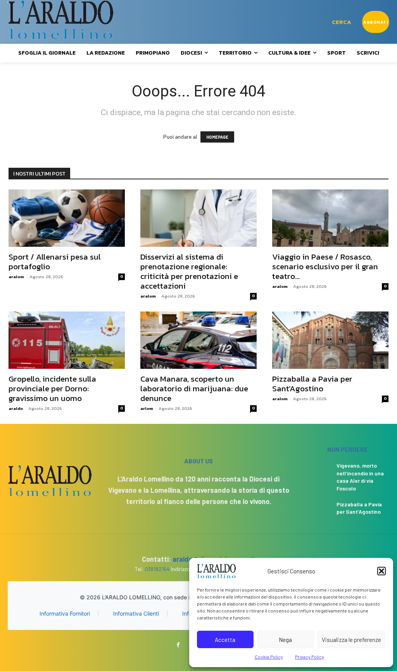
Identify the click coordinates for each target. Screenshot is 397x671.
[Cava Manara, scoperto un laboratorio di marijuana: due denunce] (198, 340)
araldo (16, 408)
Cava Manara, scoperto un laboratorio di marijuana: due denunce (194, 388)
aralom (16, 277)
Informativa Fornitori (65, 613)
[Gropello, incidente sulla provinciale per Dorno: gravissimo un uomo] (67, 340)
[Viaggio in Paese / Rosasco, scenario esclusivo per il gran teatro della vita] (330, 218)
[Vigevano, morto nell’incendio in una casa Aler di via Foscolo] (318, 470)
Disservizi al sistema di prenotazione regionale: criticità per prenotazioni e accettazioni (189, 271)
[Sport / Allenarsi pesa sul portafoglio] (67, 218)
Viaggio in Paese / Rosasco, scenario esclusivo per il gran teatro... (325, 266)
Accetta (225, 639)
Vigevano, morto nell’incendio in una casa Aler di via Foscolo (360, 477)
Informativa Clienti (136, 613)
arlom (146, 408)
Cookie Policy (269, 656)
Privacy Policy (309, 656)
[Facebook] (178, 645)
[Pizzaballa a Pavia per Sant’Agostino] (330, 340)
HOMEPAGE (217, 136)
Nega (285, 639)
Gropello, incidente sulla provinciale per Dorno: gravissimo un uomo (52, 388)
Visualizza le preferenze (351, 639)
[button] (381, 571)
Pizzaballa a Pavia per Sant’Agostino (312, 383)
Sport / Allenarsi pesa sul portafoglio (55, 261)
